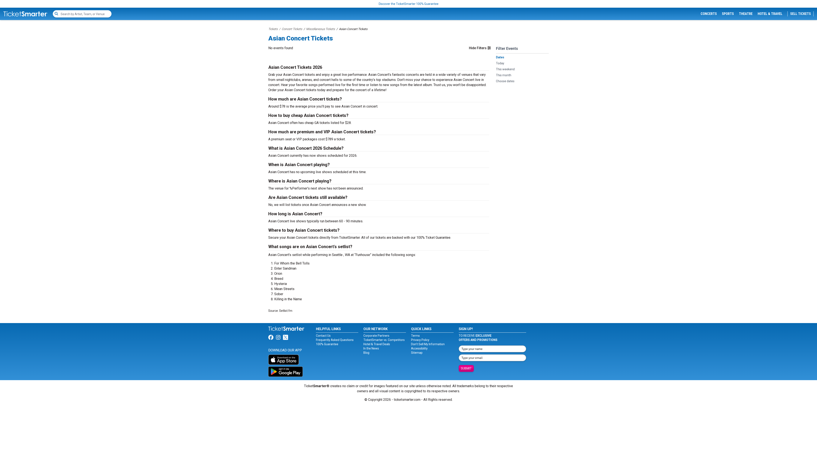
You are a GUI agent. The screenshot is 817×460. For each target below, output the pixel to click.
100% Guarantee (327, 344)
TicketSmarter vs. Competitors (384, 340)
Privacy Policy (420, 340)
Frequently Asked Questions (335, 340)
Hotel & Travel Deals (376, 344)
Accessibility (419, 348)
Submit (466, 368)
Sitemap (417, 352)
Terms (415, 335)
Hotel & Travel (770, 14)
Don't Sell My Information (428, 344)
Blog (366, 352)
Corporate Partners (376, 335)
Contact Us (323, 335)
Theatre (746, 14)
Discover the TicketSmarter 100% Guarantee (408, 4)
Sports (728, 14)
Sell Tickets (800, 14)
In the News (371, 348)
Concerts (709, 14)
